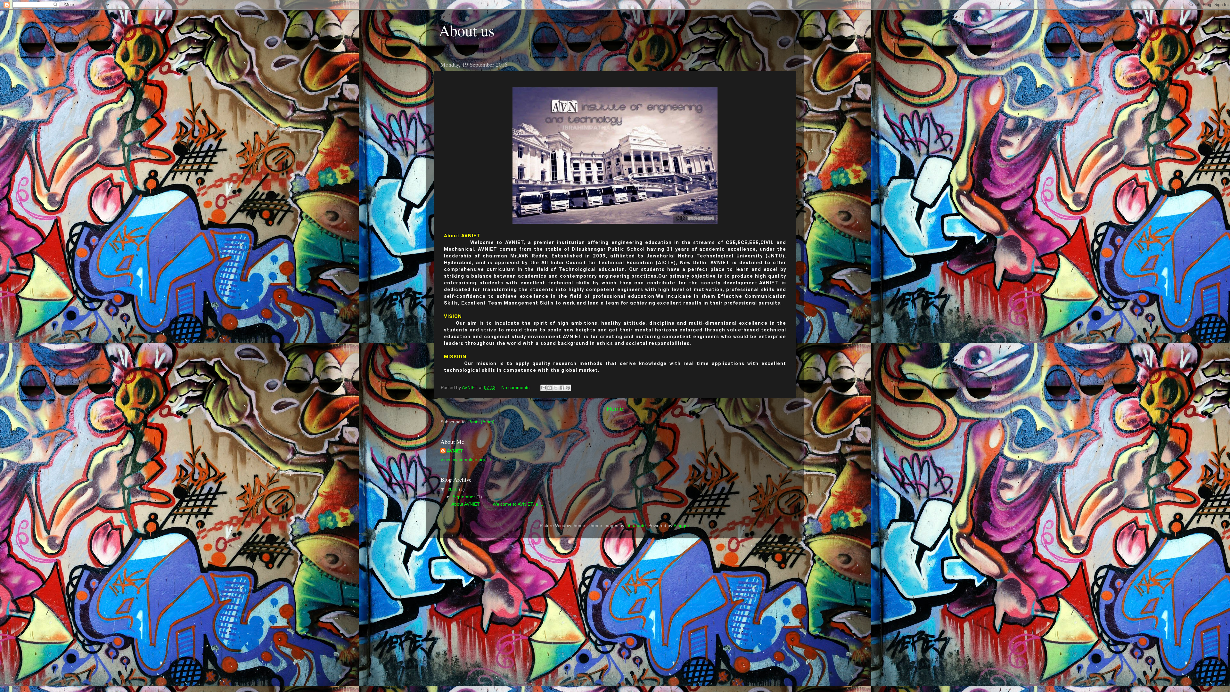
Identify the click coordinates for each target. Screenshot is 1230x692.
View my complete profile (465, 459)
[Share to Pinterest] (568, 388)
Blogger (681, 525)
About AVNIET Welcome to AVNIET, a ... (497, 504)
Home (615, 408)
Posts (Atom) (481, 421)
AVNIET (455, 451)
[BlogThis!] (549, 388)
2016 (453, 489)
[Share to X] (556, 388)
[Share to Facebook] (562, 388)
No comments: (516, 387)
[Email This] (543, 388)
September (464, 496)
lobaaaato (636, 525)
